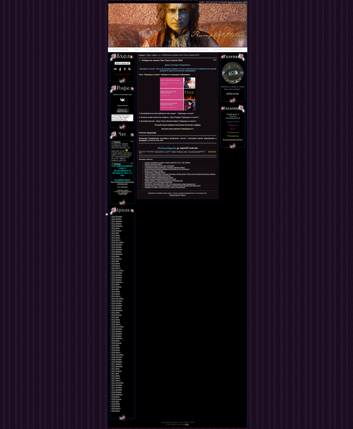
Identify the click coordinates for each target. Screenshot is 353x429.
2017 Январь (116, 364)
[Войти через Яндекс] (125, 69)
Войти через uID (122, 63)
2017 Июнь (115, 376)
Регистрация (233, 2)
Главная (141, 55)
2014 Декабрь (116, 305)
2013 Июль (115, 266)
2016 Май (115, 345)
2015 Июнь (115, 320)
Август (154, 55)
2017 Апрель (116, 371)
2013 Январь (116, 252)
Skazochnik (151, 133)
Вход (241, 2)
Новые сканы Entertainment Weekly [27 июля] (160, 179)
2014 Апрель (116, 287)
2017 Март (115, 369)
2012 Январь (116, 224)
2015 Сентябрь (117, 327)
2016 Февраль (116, 338)
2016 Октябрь (116, 357)
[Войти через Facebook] (120, 69)
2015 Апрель (116, 315)
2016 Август (116, 352)
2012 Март (115, 228)
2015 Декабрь (116, 334)
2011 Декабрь (116, 221)
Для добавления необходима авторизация (122, 183)
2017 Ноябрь (116, 387)
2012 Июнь (115, 235)
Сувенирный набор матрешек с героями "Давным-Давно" (165, 167)
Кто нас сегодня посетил (232, 140)
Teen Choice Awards (194, 151)
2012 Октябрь (116, 245)
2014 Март (115, 284)
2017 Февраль (116, 366)
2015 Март (115, 312)
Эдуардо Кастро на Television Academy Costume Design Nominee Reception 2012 (172, 185)
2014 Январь (116, 280)
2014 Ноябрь (116, 303)
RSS (245, 2)
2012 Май (115, 233)
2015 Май (115, 317)
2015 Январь (116, 308)
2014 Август (116, 296)
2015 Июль (115, 322)
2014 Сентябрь (117, 298)
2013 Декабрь (116, 277)
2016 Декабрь (116, 362)
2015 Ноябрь (116, 331)
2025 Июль (115, 411)
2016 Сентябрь (117, 355)
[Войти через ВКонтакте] (115, 69)
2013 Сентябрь (117, 270)
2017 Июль (115, 378)
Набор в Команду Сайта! (153, 164)
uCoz (187, 424)
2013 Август (116, 268)
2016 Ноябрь (116, 359)
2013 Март (115, 256)
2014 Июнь (115, 291)
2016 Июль (115, 350)
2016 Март (115, 341)
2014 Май (115, 289)
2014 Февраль (116, 282)
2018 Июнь (115, 404)
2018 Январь (116, 392)
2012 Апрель (116, 231)
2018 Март (115, 397)
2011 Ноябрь (116, 219)
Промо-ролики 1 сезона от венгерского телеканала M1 (164, 180)
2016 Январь (116, 336)
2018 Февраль (116, 394)
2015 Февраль (116, 310)
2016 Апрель (116, 343)
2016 (149, 55)
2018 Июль (115, 406)
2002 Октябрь (116, 217)
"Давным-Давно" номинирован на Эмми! (159, 177)
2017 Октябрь (116, 385)
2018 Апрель (116, 399)
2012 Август (116, 240)
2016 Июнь (115, 348)
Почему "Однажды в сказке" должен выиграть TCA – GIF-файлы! (167, 162)
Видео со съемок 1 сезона (154, 171)
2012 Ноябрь (116, 247)
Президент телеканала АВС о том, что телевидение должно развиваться (170, 184)
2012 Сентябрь (117, 242)
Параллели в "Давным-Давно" (155, 172)
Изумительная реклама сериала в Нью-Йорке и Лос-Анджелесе (167, 169)
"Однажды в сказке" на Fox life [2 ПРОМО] (159, 166)
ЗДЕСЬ (198, 125)
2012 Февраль (116, 226)
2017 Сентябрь (117, 383)
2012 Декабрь (116, 249)
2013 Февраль (116, 254)
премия (174, 151)
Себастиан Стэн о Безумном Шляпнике (158, 182)
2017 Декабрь (116, 390)
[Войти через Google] (129, 69)
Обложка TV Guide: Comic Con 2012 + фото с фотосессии (165, 187)
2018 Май (115, 401)
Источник (165, 151)
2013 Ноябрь (116, 275)
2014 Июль (115, 294)
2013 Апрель (116, 259)
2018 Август (116, 408)
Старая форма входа (122, 74)
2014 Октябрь (116, 301)
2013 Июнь (115, 263)
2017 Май (115, 373)
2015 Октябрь (116, 329)
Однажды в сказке (182, 151)
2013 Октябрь (116, 273)
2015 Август (116, 324)
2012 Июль (115, 238)
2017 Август (116, 380)
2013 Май (115, 261)
